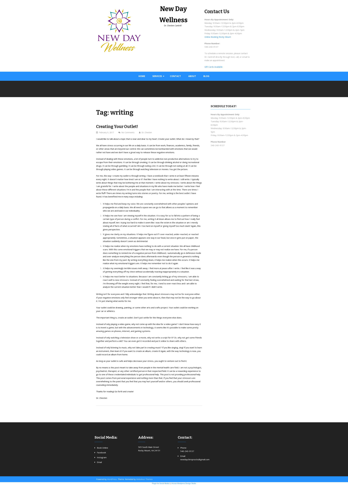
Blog (206, 76)
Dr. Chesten (147, 132)
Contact (175, 76)
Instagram (102, 457)
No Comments (127, 132)
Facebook (101, 452)
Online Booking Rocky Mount (217, 36)
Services (157, 76)
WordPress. (112, 479)
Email (99, 462)
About (192, 76)
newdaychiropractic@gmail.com (194, 459)
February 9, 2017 (106, 132)
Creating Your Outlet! (117, 126)
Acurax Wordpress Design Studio (184, 483)
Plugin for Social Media (160, 483)
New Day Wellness (173, 14)
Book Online (102, 447)
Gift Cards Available (213, 66)
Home (142, 76)
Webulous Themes (144, 479)
